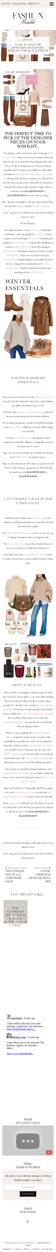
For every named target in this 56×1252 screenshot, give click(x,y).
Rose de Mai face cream (25, 792)
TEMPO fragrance (12, 753)
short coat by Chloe (16, 543)
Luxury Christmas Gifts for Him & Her (39, 875)
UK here (21, 206)
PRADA (35, 229)
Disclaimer (47, 1249)
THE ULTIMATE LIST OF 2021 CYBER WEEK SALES (16, 875)
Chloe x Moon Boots (44, 396)
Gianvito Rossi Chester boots (30, 411)
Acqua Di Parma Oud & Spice (17, 773)
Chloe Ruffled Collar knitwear (20, 532)
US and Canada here (41, 206)
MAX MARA (16, 426)
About (18, 1249)
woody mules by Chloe (33, 554)
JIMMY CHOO (19, 242)
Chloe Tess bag (38, 517)
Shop (6, 3)
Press (26, 1249)
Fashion (19, 3)
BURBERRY (8, 251)
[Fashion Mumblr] (28, 14)
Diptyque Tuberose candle (40, 745)
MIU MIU (35, 272)
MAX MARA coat (22, 437)
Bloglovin (7, 1249)
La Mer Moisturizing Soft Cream (35, 713)
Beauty (34, 3)
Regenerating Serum (13, 721)
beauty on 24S (14, 803)
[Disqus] (28, 965)
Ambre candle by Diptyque (37, 758)
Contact (36, 1249)
